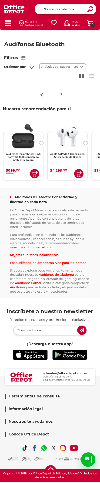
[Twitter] (53, 448)
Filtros (11, 57)
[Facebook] (34, 448)
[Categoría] (8, 23)
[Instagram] (63, 448)
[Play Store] (69, 355)
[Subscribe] (82, 330)
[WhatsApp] (44, 448)
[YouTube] (74, 448)
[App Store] (30, 355)
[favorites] (54, 23)
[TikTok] (25, 448)
